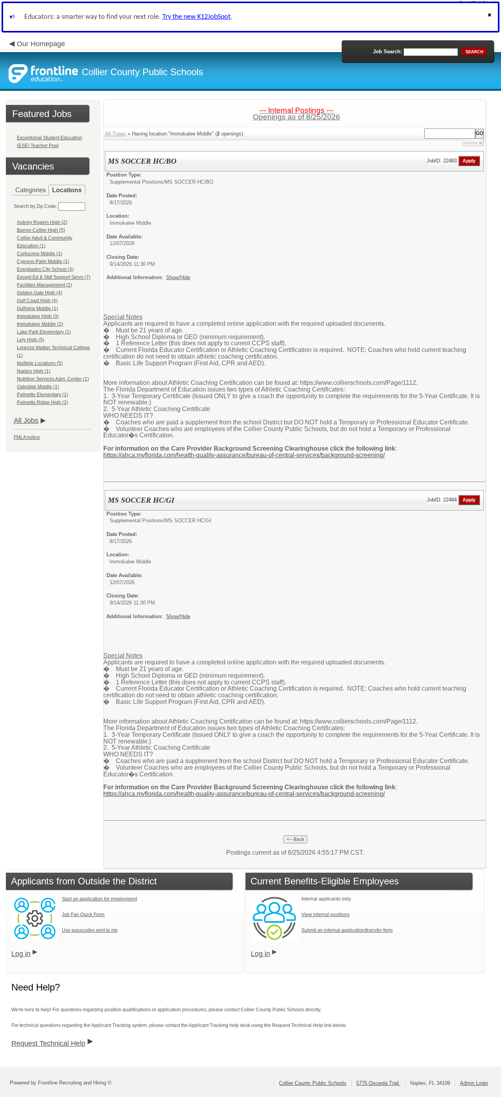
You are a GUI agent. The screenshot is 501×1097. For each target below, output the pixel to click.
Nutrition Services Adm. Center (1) (53, 379)
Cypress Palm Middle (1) (43, 261)
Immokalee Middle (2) (40, 324)
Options (470, 143)
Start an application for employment (99, 899)
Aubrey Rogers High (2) (42, 222)
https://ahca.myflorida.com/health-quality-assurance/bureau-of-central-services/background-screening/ (244, 455)
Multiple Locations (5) (40, 363)
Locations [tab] (67, 190)
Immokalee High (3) (38, 316)
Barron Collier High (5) (41, 230)
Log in (21, 954)
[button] (490, 17)
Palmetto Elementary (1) (42, 394)
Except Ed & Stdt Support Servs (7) (53, 277)
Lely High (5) (30, 340)
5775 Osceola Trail (378, 1083)
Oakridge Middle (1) (38, 387)
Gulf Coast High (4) (37, 300)
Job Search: (387, 51)
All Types (115, 134)
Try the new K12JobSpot (196, 17)
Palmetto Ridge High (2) (42, 402)
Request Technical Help (48, 1043)
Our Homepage (41, 44)
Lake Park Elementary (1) (44, 332)
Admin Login (474, 1083)
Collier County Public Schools (312, 1083)
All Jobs (26, 420)
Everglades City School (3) (45, 269)
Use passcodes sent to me (90, 930)
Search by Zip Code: (35, 206)
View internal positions (325, 914)
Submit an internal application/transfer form (347, 930)
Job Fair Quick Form (83, 914)
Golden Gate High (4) (39, 293)
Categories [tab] (30, 190)
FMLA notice (27, 437)
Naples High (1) (33, 371)
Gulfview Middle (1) (37, 308)
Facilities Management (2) (44, 285)
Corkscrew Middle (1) (39, 253)
